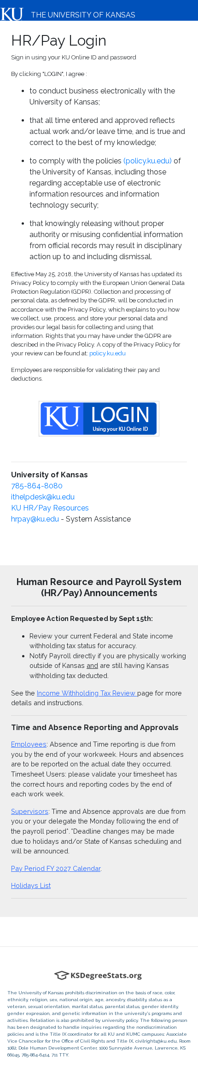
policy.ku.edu (107, 353)
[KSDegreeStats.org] (99, 975)
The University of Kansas (83, 15)
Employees (29, 744)
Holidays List (31, 885)
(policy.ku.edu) (147, 161)
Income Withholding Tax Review (87, 693)
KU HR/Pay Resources (50, 508)
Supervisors (29, 811)
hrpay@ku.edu (35, 519)
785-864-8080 (37, 485)
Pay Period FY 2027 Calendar (55, 868)
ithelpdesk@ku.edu (43, 497)
